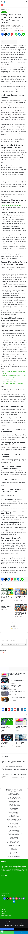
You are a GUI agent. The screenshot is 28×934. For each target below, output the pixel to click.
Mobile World (3, 885)
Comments (22, 669)
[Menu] (1, 2)
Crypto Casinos (14, 849)
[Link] (15, 644)
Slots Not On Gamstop (14, 804)
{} (16, 644)
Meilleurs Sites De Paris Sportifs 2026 (14, 833)
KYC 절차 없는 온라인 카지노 (14, 826)
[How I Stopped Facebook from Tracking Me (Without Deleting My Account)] (5, 680)
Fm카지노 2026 (14, 827)
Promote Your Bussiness (6, 915)
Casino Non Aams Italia (14, 801)
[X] (5, 34)
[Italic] (4, 644)
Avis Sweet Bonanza (14, 823)
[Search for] (26, 2)
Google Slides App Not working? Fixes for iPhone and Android (20, 598)
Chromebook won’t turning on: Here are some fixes (6, 606)
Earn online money (5, 893)
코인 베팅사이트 (14, 829)
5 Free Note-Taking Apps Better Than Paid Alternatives (21, 728)
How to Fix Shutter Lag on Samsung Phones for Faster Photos (16, 687)
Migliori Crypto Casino (14, 846)
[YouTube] (15, 709)
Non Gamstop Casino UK (14, 795)
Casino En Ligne (14, 848)
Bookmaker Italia (14, 815)
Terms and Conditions (8, 925)
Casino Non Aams (14, 802)
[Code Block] (13, 644)
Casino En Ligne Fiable (14, 813)
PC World (3, 878)
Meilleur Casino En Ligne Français (14, 820)
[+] (18, 644)
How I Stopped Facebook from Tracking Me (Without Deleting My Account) (18, 680)
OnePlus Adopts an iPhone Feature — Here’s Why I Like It (15, 5)
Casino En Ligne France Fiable (14, 845)
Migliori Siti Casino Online (14, 844)
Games (2, 883)
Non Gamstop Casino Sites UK (14, 805)
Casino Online (14, 791)
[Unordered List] (10, 644)
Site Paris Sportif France (14, 834)
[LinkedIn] (8, 34)
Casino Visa (14, 817)
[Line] (23, 34)
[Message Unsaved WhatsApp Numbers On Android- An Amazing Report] (7, 591)
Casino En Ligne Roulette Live (14, 831)
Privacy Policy (19, 923)
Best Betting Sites (14, 793)
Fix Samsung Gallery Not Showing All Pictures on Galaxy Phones (20, 613)
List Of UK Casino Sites (14, 800)
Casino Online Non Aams (14, 816)
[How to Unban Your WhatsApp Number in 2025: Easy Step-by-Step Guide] (7, 721)
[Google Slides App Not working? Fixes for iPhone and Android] (21, 591)
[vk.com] (22, 709)
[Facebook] (2, 34)
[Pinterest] (12, 34)
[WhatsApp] (16, 34)
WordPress (3, 891)
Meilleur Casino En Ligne (14, 806)
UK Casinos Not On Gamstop (14, 797)
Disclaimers (21, 925)
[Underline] (5, 644)
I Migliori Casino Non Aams (14, 812)
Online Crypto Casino (14, 852)
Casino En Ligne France (14, 841)
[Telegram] (19, 34)
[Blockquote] (11, 644)
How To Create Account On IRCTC (11, 379)
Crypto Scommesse (14, 835)
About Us (3, 909)
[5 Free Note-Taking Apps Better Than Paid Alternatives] (5, 675)
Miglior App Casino (14, 837)
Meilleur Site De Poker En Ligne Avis (14, 819)
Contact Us (3, 911)
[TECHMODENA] (8, 2)
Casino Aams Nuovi (14, 853)
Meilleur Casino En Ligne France (14, 811)
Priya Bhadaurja (5, 30)
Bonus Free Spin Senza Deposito (14, 842)
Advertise (3, 913)
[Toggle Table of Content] (14, 42)
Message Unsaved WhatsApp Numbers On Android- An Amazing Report (7, 598)
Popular (13, 669)
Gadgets (2, 880)
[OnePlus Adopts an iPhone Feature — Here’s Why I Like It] (5, 693)
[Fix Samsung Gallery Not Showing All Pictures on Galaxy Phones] (21, 607)
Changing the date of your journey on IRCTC (11, 205)
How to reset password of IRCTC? (11, 381)
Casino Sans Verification (14, 830)
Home (3, 9)
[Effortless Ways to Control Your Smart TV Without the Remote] (5, 699)
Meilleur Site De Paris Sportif (14, 822)
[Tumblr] (18, 709)
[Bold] (2, 644)
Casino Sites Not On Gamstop (14, 794)
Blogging (3, 895)
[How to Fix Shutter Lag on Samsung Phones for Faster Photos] (5, 687)
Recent (4, 669)
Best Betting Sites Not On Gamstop (14, 798)
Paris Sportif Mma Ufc (14, 824)
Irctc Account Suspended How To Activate (13, 383)
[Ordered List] (8, 644)
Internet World (4, 887)
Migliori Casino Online (14, 838)
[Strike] (7, 644)
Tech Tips (7, 9)
